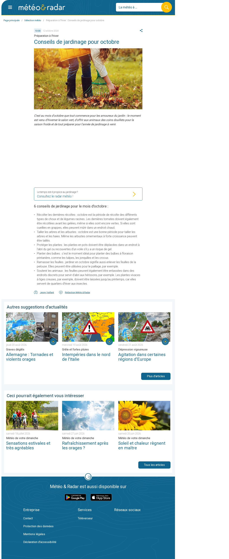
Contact (28, 518)
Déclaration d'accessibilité (39, 542)
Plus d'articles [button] (156, 376)
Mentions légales (34, 534)
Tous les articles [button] (154, 465)
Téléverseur (85, 518)
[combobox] (141, 7)
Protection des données (38, 526)
